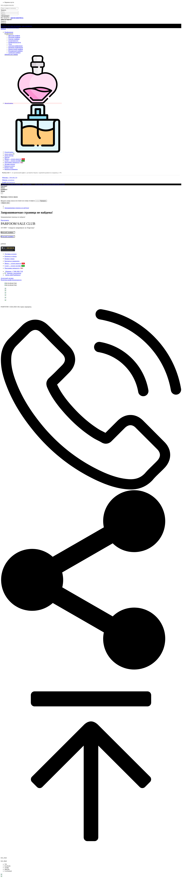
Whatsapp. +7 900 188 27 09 (14, 271)
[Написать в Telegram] (91, 876)
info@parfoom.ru (8, 182)
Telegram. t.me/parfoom (14, 273)
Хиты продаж (9, 155)
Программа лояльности (14, 162)
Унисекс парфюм (13, 39)
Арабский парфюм (14, 52)
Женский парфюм (14, 35)
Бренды (7, 157)
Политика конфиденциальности (11, 280)
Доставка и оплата (10, 164)
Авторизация (5, 16)
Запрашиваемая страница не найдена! (17, 208)
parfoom (3, 29)
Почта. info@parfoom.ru (12, 275)
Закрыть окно (5, 203)
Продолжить (5, 220)
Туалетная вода (13, 40)
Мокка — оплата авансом (14, 159)
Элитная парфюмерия (15, 46)
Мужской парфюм (14, 37)
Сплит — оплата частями (14, 161)
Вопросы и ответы (10, 166)
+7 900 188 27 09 (9, 177)
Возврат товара (9, 167)
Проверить (43, 201)
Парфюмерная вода (14, 42)
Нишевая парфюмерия (15, 47)
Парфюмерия (9, 32)
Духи (10, 44)
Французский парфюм (15, 49)
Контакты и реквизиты (11, 169)
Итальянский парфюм (15, 51)
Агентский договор (7, 278)
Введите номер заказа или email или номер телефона (18, 201)
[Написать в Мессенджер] (91, 874)
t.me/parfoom (8, 180)
